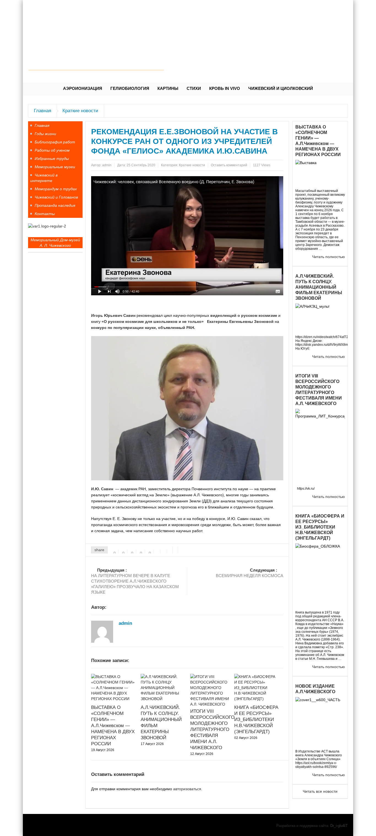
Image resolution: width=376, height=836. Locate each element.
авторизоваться (187, 789)
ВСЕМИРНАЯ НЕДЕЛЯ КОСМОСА (249, 573)
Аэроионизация (82, 88)
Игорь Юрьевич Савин (113, 315)
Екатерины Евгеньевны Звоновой (240, 321)
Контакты (45, 213)
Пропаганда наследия (55, 205)
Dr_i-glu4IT (339, 826)
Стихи (194, 88)
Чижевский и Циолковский (280, 88)
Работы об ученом (52, 150)
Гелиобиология (129, 88)
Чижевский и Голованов (56, 197)
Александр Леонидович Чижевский (96, 59)
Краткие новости (80, 110)
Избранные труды (52, 158)
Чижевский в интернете (44, 178)
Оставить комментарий (229, 165)
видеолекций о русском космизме (243, 315)
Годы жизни (45, 134)
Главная (42, 110)
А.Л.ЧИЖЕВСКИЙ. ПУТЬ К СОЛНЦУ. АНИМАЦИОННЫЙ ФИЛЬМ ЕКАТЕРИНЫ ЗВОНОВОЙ (318, 287)
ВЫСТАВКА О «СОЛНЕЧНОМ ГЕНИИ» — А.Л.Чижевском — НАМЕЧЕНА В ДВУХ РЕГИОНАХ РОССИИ (113, 725)
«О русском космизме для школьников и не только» (153, 321)
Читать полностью (328, 256)
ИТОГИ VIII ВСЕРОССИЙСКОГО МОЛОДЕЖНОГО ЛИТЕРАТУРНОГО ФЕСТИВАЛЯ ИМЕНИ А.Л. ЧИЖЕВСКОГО (212, 729)
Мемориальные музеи (55, 167)
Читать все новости (320, 791)
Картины (167, 88)
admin (106, 165)
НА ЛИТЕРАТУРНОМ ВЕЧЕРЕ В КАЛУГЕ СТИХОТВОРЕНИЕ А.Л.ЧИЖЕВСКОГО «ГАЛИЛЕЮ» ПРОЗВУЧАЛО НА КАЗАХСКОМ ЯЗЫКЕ (135, 581)
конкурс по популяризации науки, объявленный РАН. (143, 327)
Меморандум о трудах (56, 189)
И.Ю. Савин (102, 489)
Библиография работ (55, 142)
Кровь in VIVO (224, 88)
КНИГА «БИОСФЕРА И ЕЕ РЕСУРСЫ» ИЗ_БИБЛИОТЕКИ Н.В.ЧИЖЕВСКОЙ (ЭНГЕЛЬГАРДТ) (256, 719)
